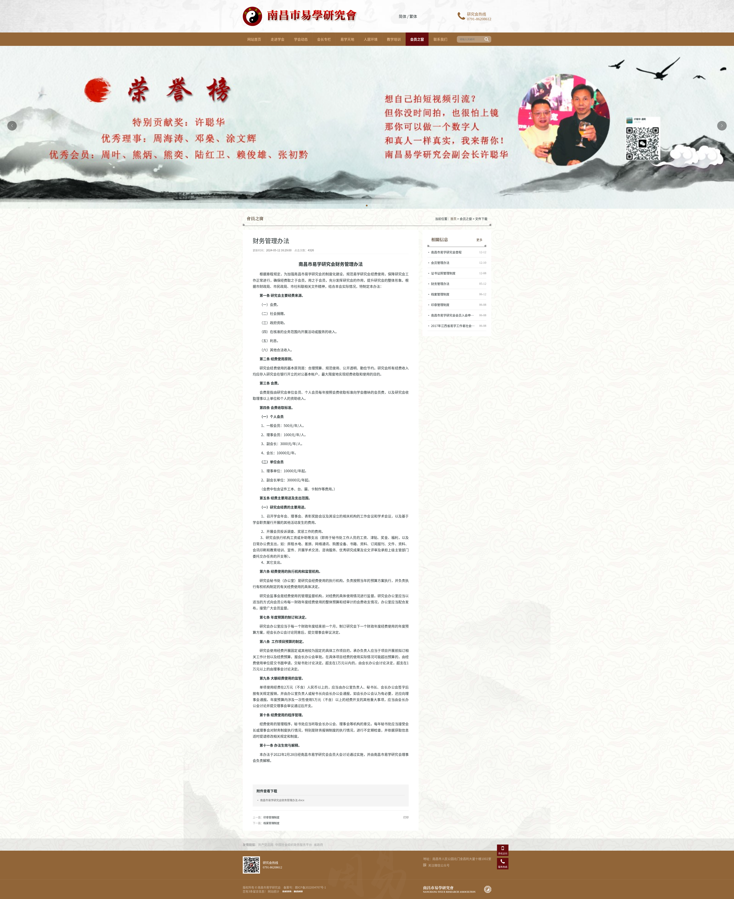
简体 (402, 16)
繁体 (413, 16)
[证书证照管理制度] (456, 273)
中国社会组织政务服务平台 (293, 844)
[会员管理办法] (456, 262)
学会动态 (301, 39)
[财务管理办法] (456, 283)
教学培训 (394, 39)
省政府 (318, 844)
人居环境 (371, 39)
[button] (367, 206)
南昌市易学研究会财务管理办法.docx (282, 800)
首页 (453, 218)
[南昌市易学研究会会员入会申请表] (456, 315)
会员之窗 (417, 39)
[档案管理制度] (456, 294)
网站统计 (273, 891)
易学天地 (347, 39)
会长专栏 (324, 39)
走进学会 (277, 39)
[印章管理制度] (456, 304)
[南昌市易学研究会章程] (456, 252)
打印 (406, 817)
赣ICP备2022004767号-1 (310, 887)
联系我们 (440, 39)
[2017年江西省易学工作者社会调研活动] (456, 325)
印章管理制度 (271, 817)
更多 (479, 239)
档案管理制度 (271, 823)
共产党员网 (265, 844)
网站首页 (254, 39)
